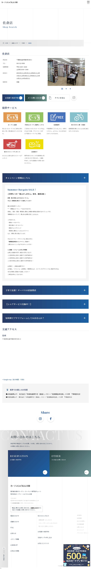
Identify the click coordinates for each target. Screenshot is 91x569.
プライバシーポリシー (83, 533)
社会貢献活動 (80, 524)
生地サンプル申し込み (45, 537)
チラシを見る (60, 98)
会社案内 (79, 515)
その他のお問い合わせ (59, 460)
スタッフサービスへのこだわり (48, 523)
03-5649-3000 (16, 503)
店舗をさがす (15, 43)
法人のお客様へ (81, 521)
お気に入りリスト (43, 543)
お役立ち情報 (14, 551)
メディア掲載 (14, 539)
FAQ (11, 527)
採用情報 (79, 518)
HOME (6, 43)
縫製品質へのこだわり (45, 520)
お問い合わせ (80, 527)
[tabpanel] (66, 72)
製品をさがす (14, 516)
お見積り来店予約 (15, 460)
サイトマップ (80, 530)
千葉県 (23, 43)
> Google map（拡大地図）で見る (13, 379)
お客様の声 (14, 545)
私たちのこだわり (43, 516)
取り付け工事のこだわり (46, 526)
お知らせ (13, 533)
